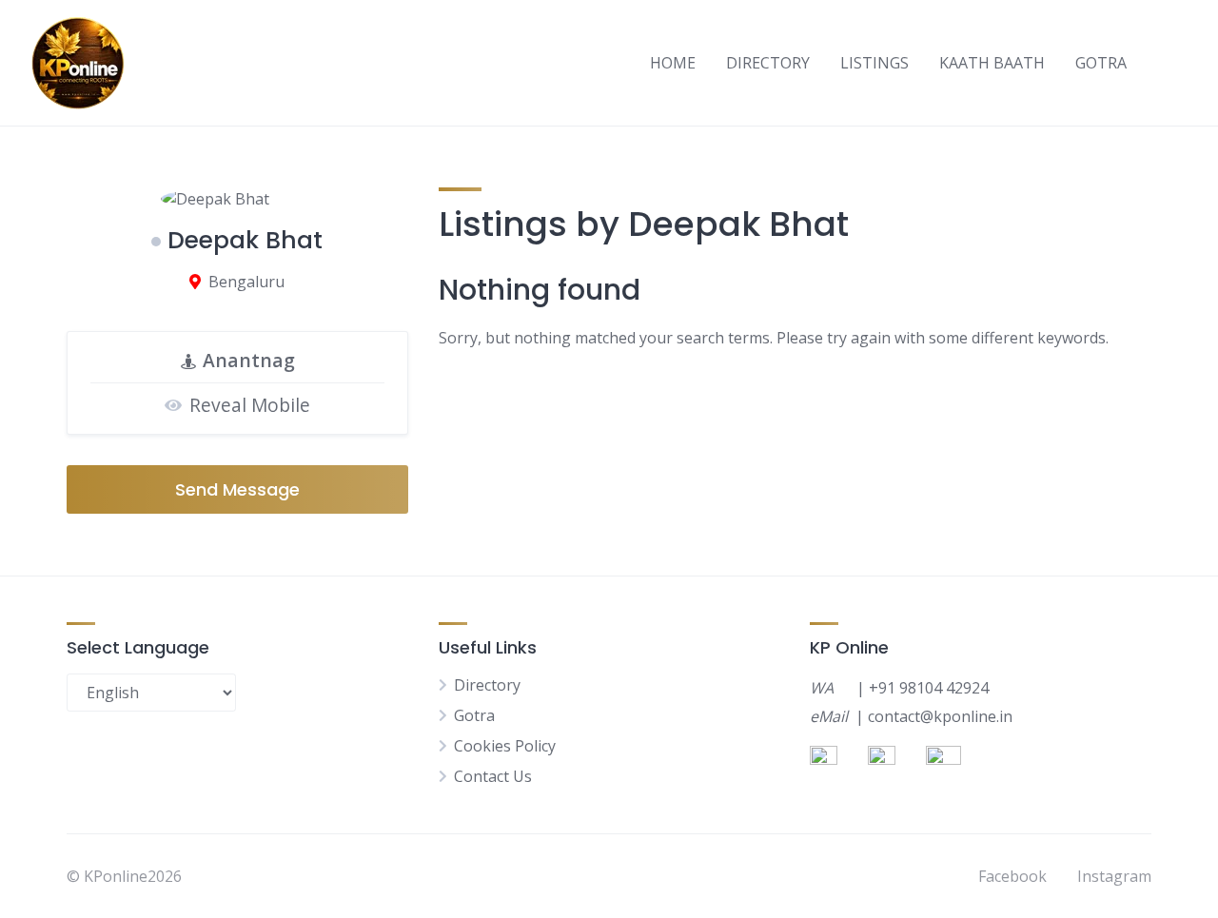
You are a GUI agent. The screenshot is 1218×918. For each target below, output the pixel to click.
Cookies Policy (505, 745)
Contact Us (493, 776)
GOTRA (1101, 62)
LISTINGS (874, 62)
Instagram (1114, 876)
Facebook (1012, 876)
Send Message (237, 489)
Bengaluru (246, 281)
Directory (487, 684)
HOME (673, 62)
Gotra (474, 715)
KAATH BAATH (992, 62)
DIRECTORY (768, 62)
